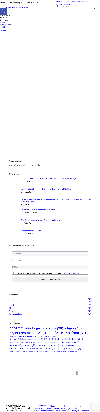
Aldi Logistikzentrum (44, 328)
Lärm (55, 345)
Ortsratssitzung (18, 348)
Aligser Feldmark (23, 333)
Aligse (73, 328)
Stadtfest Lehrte (15, 351)
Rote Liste (61, 349)
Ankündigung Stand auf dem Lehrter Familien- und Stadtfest (46, 189)
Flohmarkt (51, 342)
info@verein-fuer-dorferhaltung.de (19, 7)
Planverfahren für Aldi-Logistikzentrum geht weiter (38, 150)
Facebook (42, 342)
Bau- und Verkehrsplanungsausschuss (26, 339)
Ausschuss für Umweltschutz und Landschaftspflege (38, 336)
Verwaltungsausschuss (30, 351)
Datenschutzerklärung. (71, 273)
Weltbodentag (73, 351)
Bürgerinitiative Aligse (28, 342)
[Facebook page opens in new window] (31, 384)
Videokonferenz (45, 351)
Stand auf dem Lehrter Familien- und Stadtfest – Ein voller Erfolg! (48, 178)
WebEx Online (60, 351)
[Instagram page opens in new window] (39, 384)
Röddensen (73, 348)
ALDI (16, 328)
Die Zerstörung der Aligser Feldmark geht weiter (41, 220)
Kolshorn (15, 345)
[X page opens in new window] (35, 384)
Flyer (61, 342)
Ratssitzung (50, 349)
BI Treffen (49, 339)
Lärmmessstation (69, 345)
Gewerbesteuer (72, 342)
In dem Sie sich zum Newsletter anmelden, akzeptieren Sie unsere (46, 273)
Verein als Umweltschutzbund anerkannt (38, 210)
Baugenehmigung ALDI (31, 231)
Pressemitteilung (37, 349)
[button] (63, 408)
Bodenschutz (14, 342)
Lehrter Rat (44, 345)
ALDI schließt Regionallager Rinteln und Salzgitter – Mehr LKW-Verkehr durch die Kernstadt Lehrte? (56, 200)
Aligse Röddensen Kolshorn (62, 333)
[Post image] (14, 181)
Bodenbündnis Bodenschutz (69, 339)
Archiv (13, 336)
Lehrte (30, 345)
